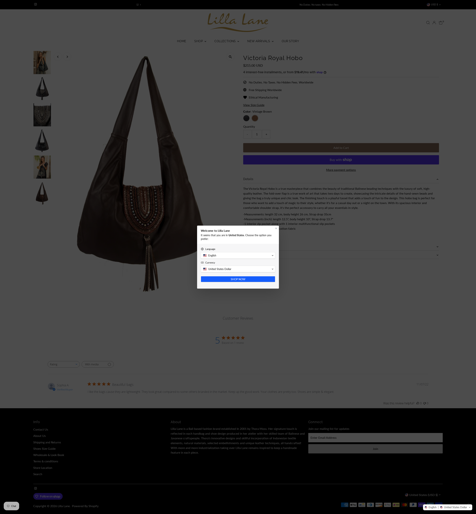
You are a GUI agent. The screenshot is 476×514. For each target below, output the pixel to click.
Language (210, 249)
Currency (210, 262)
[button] (447, 507)
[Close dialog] (276, 228)
